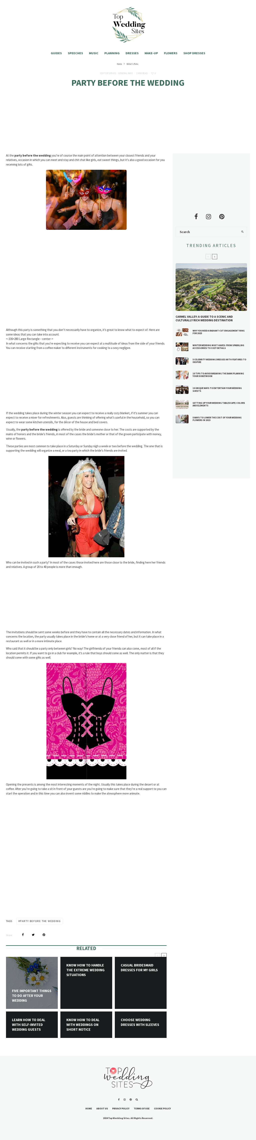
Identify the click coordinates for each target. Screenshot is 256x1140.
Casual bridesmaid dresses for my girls (139, 967)
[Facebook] (119, 1099)
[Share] (23, 934)
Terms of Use (142, 1108)
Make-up (151, 53)
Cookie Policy (162, 1108)
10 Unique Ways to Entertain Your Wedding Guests (217, 389)
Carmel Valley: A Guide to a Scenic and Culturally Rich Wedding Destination (204, 318)
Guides (56, 53)
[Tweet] (33, 934)
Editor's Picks (108, 73)
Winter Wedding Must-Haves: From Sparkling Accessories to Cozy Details (218, 346)
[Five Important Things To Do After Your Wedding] (32, 983)
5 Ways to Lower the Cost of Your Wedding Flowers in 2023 (217, 419)
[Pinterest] (131, 1099)
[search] (242, 232)
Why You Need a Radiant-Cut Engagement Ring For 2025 (219, 332)
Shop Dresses (194, 53)
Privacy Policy (120, 1108)
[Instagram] (125, 1099)
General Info (125, 73)
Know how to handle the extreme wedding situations (85, 970)
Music (93, 53)
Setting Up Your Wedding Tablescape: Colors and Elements (219, 404)
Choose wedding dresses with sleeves (140, 1022)
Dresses (132, 53)
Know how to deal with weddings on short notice (82, 1024)
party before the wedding (40, 921)
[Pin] (44, 934)
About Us (102, 1108)
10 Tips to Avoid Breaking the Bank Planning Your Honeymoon (218, 375)
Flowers (170, 53)
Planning (112, 53)
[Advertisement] (128, 124)
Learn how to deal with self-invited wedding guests (28, 1024)
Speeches (75, 53)
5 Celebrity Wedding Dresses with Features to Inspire (219, 361)
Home (88, 1108)
